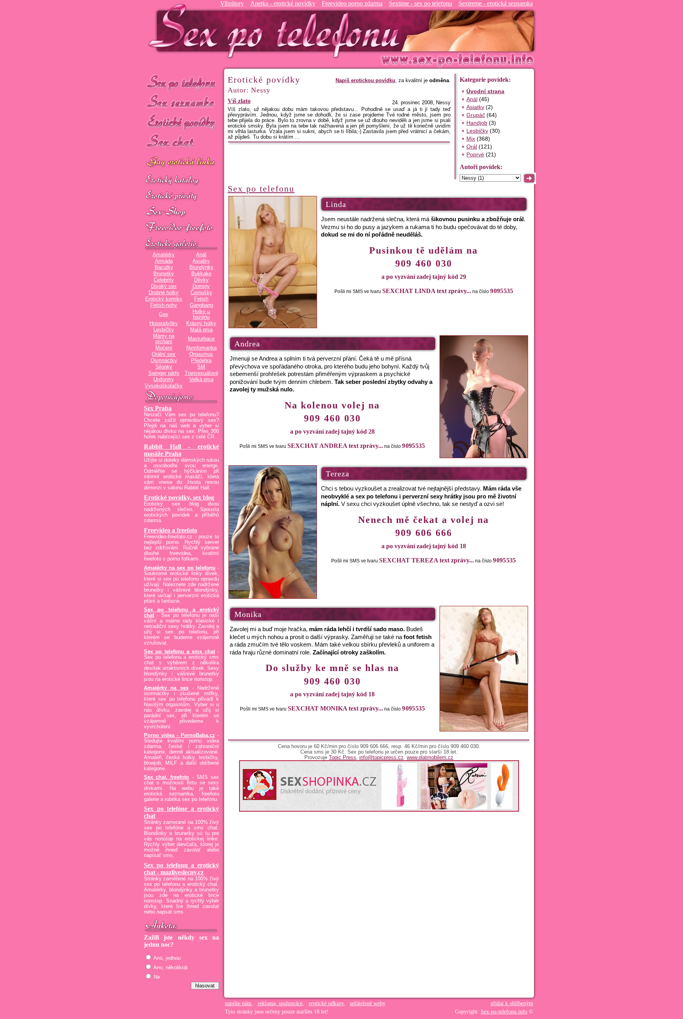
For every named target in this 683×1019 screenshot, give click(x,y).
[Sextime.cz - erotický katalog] (181, 180)
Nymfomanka (201, 348)
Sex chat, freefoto (166, 777)
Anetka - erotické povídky (282, 3)
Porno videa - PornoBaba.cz (179, 735)
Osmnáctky (164, 360)
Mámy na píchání (163, 338)
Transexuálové (201, 373)
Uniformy (163, 379)
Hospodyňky (163, 323)
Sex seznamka (181, 102)
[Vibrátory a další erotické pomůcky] (181, 212)
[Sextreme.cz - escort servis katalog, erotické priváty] (181, 196)
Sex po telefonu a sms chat (179, 651)
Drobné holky (164, 292)
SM (201, 367)
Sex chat (181, 142)
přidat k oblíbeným (512, 1003)
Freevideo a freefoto (170, 530)
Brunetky (163, 273)
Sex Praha (158, 408)
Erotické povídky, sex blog (179, 497)
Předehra (201, 360)
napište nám (238, 1003)
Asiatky (201, 261)
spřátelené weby (367, 1003)
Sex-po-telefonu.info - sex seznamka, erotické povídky (277, 30)
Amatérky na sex (166, 688)
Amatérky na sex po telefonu (179, 568)
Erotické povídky (181, 122)
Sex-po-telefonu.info (504, 1012)
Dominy (201, 286)
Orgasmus (201, 354)
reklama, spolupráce (280, 1003)
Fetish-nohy (163, 305)
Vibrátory (232, 3)
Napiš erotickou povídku (365, 80)
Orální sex (163, 354)
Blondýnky (201, 267)
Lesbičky (163, 330)
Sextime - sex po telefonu (420, 3)
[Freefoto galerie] (181, 244)
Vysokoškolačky (164, 386)
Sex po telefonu (181, 82)
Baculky (164, 267)
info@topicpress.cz (381, 757)
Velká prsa (201, 379)
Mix (470, 138)
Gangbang (201, 305)
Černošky (201, 292)
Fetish (201, 299)
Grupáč (475, 115)
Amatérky (164, 255)
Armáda (164, 261)
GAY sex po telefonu (181, 162)
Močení (163, 348)
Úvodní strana (485, 91)
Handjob (476, 123)
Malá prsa (201, 330)
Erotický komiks (163, 299)
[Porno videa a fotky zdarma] (181, 228)
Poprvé (475, 154)
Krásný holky (201, 323)
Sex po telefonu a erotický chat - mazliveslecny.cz (181, 869)
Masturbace (201, 339)
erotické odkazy (326, 1003)
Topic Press (342, 757)
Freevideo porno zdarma (352, 3)
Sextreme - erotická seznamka (495, 3)
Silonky (163, 367)
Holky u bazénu (201, 314)
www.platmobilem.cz (430, 757)
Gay (163, 314)
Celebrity (164, 280)
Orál (471, 146)
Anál (201, 255)
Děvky (201, 280)
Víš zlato (239, 101)
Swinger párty (163, 373)
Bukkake (201, 273)
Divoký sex (164, 286)
